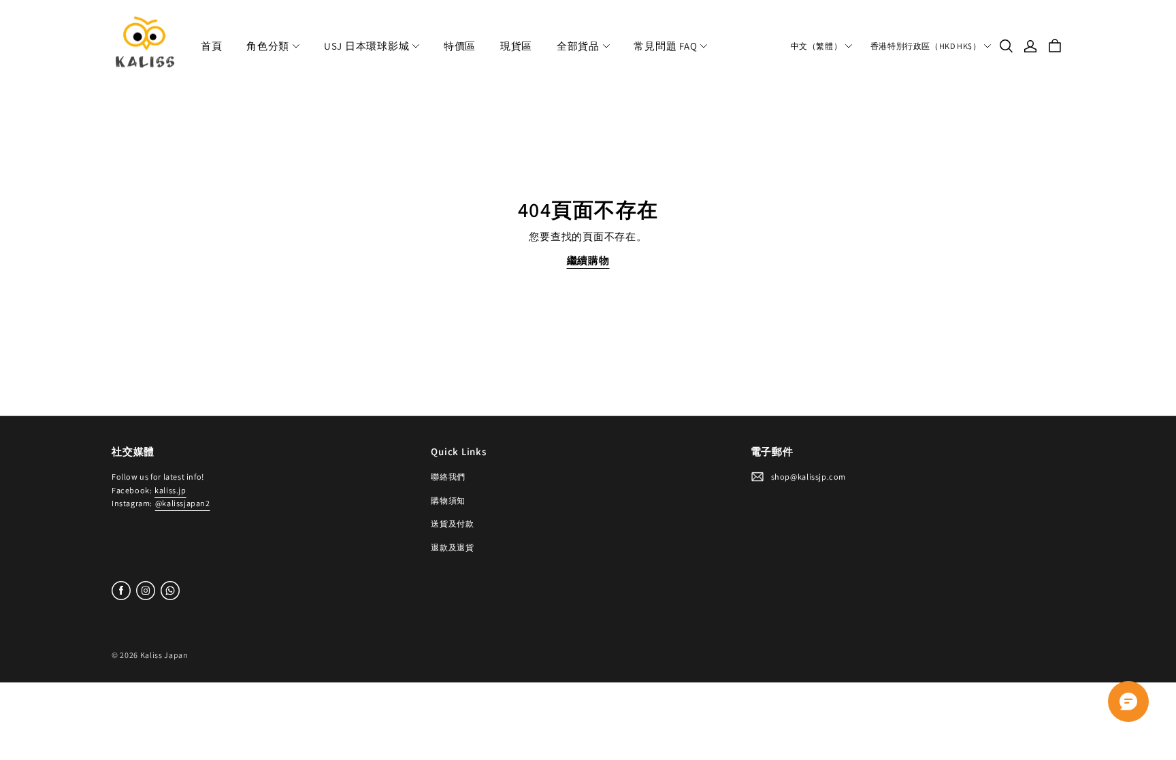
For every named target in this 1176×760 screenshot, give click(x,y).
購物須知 (448, 500)
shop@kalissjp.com (808, 477)
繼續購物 (588, 260)
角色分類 (267, 45)
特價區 (460, 45)
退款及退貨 (452, 547)
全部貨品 (578, 45)
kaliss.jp (170, 490)
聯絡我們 (448, 477)
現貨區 (516, 45)
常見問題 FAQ (665, 45)
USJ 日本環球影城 (367, 45)
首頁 (212, 45)
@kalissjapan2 (182, 503)
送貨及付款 (452, 523)
